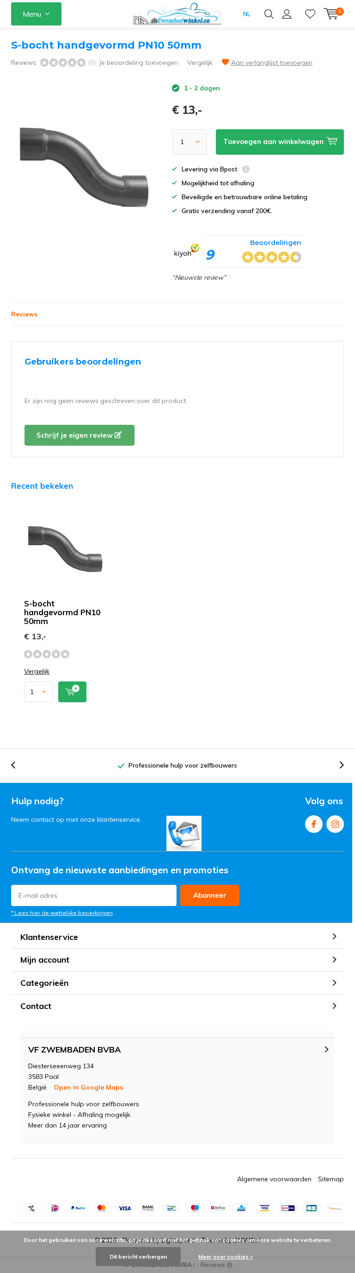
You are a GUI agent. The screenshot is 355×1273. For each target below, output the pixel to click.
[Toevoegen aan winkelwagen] (72, 691)
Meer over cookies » (225, 1256)
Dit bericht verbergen (138, 1256)
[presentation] (18, 765)
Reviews (24, 314)
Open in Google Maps (88, 1087)
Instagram (335, 824)
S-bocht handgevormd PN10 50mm (62, 612)
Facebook (314, 824)
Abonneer (209, 895)
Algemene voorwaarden (274, 1179)
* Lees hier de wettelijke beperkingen (62, 912)
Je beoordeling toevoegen (138, 62)
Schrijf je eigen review (76, 435)
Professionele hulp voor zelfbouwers (183, 765)
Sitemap (331, 1179)
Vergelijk (200, 62)
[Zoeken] (269, 14)
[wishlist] (310, 14)
